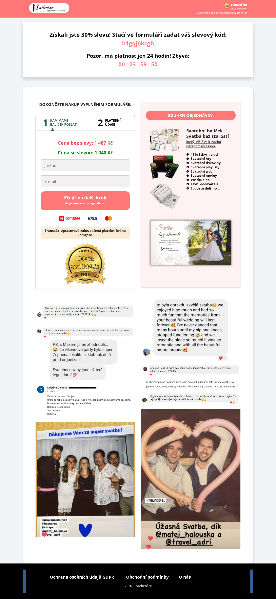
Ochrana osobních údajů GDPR (82, 577)
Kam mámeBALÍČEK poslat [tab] (63, 122)
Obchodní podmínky (147, 577)
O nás (185, 577)
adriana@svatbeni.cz (234, 13)
